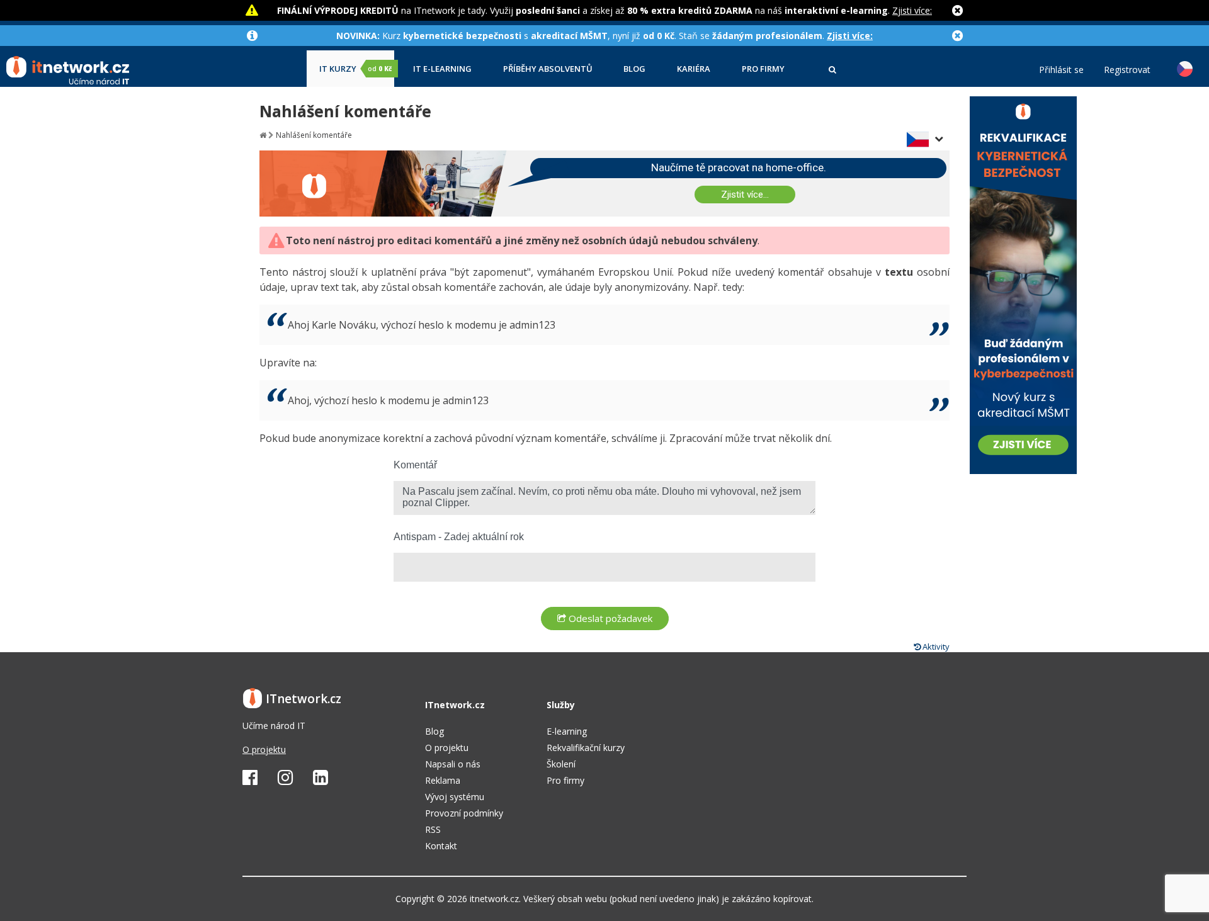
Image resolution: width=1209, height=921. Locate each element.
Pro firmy (763, 69)
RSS (433, 829)
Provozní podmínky (464, 813)
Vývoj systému (454, 797)
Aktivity (935, 646)
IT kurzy (355, 69)
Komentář (415, 465)
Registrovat (1127, 69)
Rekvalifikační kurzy (586, 748)
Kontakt (441, 846)
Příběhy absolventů (548, 69)
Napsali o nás (452, 764)
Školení (561, 764)
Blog (634, 69)
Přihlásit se (1061, 69)
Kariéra (693, 69)
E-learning (567, 731)
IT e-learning (442, 69)
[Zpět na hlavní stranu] (262, 135)
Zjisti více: (912, 10)
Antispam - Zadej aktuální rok (459, 536)
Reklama (442, 780)
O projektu (264, 749)
